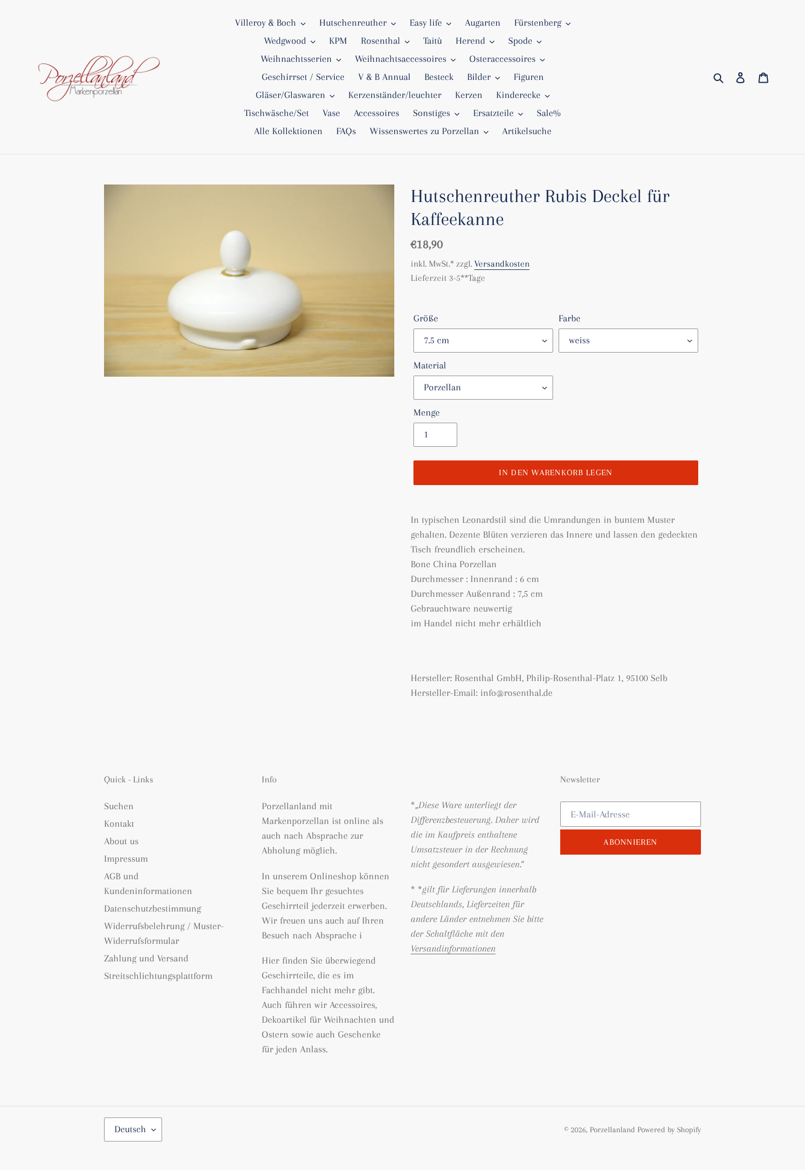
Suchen (119, 805)
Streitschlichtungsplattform (158, 975)
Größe (425, 318)
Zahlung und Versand (146, 958)
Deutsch (130, 1128)
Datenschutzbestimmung (152, 908)
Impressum (126, 858)
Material (429, 365)
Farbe (569, 318)
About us (121, 840)
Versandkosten (502, 263)
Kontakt (119, 823)
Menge (426, 412)
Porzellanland (613, 1129)
